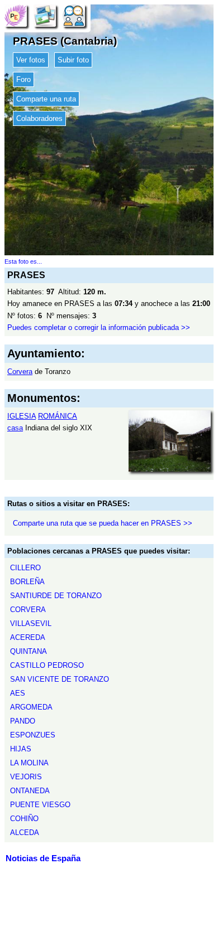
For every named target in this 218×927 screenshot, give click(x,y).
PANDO (22, 721)
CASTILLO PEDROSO (47, 665)
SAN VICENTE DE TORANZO (59, 679)
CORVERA (28, 609)
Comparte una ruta (46, 99)
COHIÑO (24, 818)
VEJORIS (26, 777)
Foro (23, 79)
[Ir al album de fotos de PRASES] (45, 15)
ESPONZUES (32, 735)
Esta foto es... (23, 261)
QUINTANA (28, 651)
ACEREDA (27, 637)
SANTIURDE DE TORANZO (56, 595)
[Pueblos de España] (15, 15)
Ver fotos (30, 60)
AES (17, 693)
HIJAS (20, 749)
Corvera (19, 371)
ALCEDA (24, 832)
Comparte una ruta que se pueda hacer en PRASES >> (102, 523)
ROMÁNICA (57, 416)
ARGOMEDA (31, 707)
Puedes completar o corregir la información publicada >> (98, 327)
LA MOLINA (29, 763)
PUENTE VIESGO (40, 804)
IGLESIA (21, 416)
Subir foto (73, 60)
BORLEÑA (27, 581)
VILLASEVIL (30, 623)
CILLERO (25, 568)
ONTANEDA (30, 791)
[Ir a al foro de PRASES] (74, 15)
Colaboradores (39, 118)
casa (15, 428)
